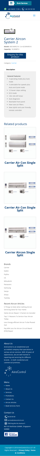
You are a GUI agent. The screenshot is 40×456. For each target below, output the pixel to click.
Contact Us (10, 399)
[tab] (20, 70)
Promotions (10, 396)
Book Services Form (13, 406)
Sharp (6, 295)
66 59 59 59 (30, 9)
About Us (9, 389)
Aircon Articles (11, 402)
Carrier (14, 63)
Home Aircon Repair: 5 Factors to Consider (19, 313)
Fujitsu (6, 274)
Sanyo (6, 291)
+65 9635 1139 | (14, 9)
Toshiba (7, 298)
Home (8, 385)
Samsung (7, 288)
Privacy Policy (24, 450)
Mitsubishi (8, 281)
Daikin (6, 271)
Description (10, 69)
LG (5, 278)
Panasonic (8, 284)
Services (9, 392)
